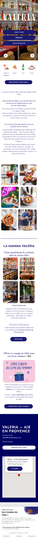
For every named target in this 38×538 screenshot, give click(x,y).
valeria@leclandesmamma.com (11, 438)
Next (32, 56)
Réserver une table (19, 448)
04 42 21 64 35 (7, 435)
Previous (6, 56)
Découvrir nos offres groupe (19, 324)
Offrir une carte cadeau (18, 406)
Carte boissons (19, 43)
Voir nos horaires (7, 442)
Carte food (19, 32)
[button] (19, 475)
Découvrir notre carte (18, 82)
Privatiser (31, 8)
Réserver (19, 38)
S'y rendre (14, 468)
